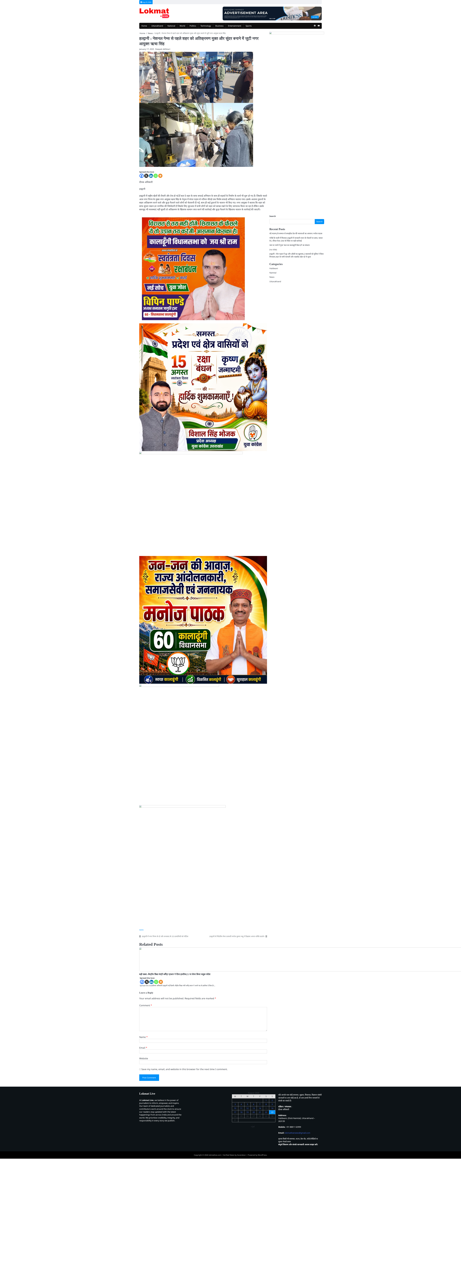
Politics (193, 25)
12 (247, 1108)
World (182, 25)
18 (241, 1112)
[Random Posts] (315, 2)
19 (247, 1112)
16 (272, 1108)
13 (254, 1108)
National (171, 25)
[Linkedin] (151, 176)
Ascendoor (241, 1155)
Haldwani (273, 268)
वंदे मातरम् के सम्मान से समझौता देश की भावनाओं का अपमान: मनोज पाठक (295, 233)
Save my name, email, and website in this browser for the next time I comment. (184, 1069)
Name (143, 1037)
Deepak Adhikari (162, 49)
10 (235, 1108)
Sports (249, 25)
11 (241, 1108)
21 (260, 1112)
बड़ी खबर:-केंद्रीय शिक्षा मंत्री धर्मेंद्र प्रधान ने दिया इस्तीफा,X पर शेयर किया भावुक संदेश (174, 974)
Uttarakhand (157, 25)
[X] (146, 176)
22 (266, 1112)
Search (272, 216)
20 (254, 1112)
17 (235, 1112)
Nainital (272, 272)
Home (144, 25)
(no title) (273, 249)
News (141, 930)
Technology (205, 25)
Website (143, 1058)
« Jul (253, 1126)
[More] (160, 176)
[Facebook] (142, 176)
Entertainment (234, 25)
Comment (145, 1005)
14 (260, 1108)
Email (143, 1047)
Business (219, 25)
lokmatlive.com (215, 1155)
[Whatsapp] (156, 176)
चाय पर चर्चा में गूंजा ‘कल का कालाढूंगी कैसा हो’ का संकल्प (289, 245)
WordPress (262, 1155)
